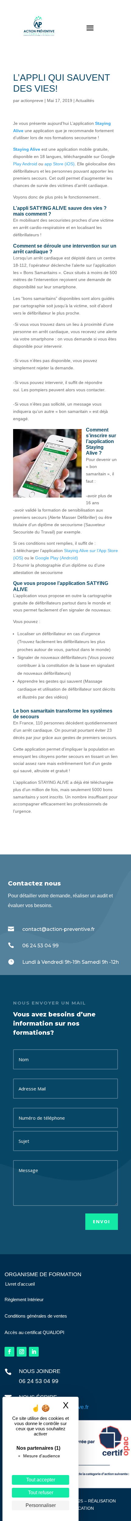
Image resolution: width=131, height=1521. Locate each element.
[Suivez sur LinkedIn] (34, 1352)
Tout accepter (40, 1479)
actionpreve (32, 100)
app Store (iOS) (59, 163)
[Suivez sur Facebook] (9, 1352)
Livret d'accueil (20, 1284)
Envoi (101, 1221)
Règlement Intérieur (24, 1299)
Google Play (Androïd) (56, 557)
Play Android (25, 163)
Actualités (85, 100)
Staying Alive (26, 149)
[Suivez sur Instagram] (22, 1352)
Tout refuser (40, 1492)
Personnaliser (41, 1505)
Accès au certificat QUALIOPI (34, 1332)
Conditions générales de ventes (36, 1316)
